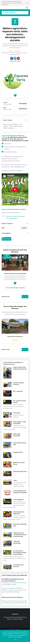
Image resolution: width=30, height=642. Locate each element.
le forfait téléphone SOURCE (13, 588)
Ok (15, 639)
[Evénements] (15, 95)
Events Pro (17, 51)
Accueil (10, 51)
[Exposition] (15, 283)
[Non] (28, 636)
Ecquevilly (22, 288)
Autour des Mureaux (12, 288)
